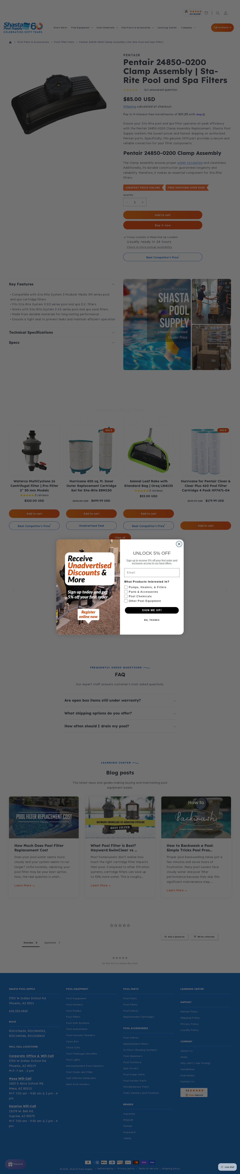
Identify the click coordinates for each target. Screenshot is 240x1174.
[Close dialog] (179, 544)
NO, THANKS (152, 620)
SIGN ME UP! (152, 610)
